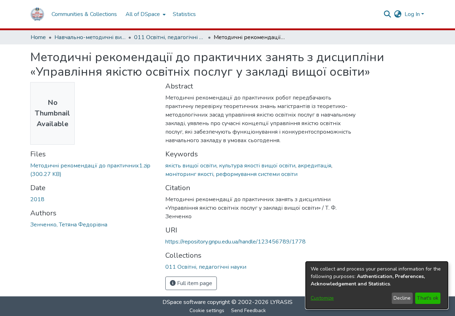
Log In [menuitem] (412, 14)
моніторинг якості (189, 174)
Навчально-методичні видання (89, 37)
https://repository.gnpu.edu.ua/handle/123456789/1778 (235, 242)
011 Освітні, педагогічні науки (169, 37)
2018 (37, 199)
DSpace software (184, 302)
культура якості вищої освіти (257, 166)
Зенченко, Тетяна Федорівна (68, 225)
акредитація (314, 166)
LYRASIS (281, 302)
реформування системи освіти (257, 174)
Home (38, 37)
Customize (322, 298)
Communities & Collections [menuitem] (84, 14)
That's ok (427, 298)
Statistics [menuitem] (184, 14)
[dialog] (377, 285)
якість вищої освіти (190, 166)
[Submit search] (387, 14)
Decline (402, 298)
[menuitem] (145, 14)
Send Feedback (248, 310)
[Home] (37, 14)
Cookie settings (206, 310)
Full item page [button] (194, 283)
